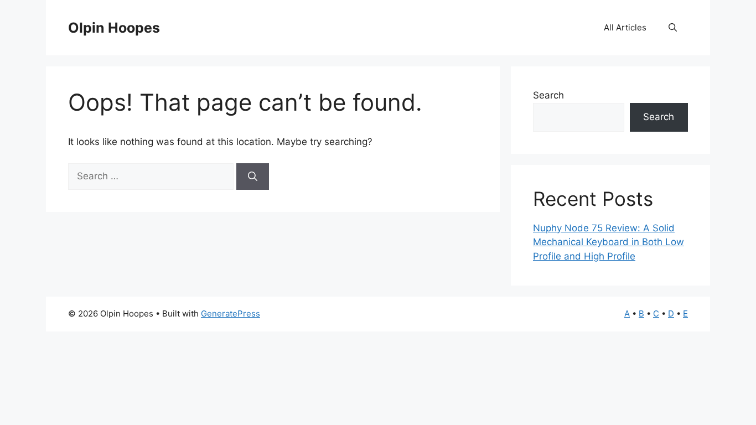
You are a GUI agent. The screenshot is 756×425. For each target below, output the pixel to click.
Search (548, 95)
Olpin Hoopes (114, 27)
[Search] (252, 176)
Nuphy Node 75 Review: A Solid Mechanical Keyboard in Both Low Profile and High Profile (608, 242)
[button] (672, 27)
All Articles (625, 27)
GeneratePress (230, 313)
